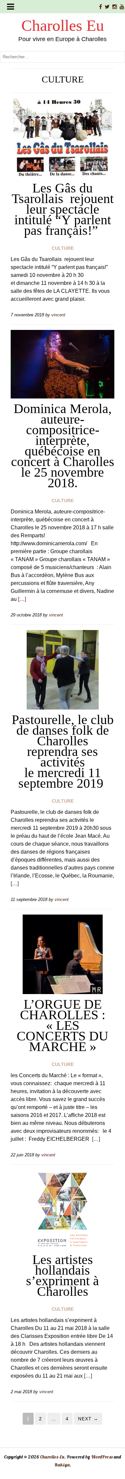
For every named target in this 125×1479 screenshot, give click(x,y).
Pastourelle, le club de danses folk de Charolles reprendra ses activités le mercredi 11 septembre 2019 (63, 751)
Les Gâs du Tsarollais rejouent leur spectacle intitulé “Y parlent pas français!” (63, 209)
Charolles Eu (62, 25)
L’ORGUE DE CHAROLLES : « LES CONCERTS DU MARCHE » (62, 1025)
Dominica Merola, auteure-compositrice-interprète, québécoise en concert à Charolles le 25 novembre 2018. (62, 445)
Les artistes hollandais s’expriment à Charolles (62, 1275)
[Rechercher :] (62, 56)
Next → (88, 1418)
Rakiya (62, 1465)
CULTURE (63, 248)
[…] (22, 599)
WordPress (102, 1457)
